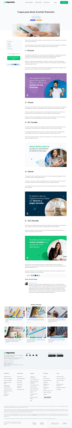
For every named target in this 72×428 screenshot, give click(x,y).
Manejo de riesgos (20, 389)
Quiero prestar (46, 2)
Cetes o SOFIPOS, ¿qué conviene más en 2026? (13, 320)
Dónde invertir (19, 384)
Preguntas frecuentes (47, 380)
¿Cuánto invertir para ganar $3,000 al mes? (35, 319)
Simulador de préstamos (6, 395)
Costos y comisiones (60, 380)
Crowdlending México (21, 378)
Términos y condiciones (61, 378)
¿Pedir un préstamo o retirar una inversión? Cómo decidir (56, 340)
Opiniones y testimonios (47, 390)
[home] (9, 2)
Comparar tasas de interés (33, 395)
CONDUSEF (59, 389)
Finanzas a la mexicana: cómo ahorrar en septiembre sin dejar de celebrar (13, 340)
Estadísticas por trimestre (46, 385)
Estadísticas (45, 382)
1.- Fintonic (8, 43)
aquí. (58, 424)
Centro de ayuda (46, 378)
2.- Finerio (8, 44)
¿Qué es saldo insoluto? (34, 379)
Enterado (65, 423)
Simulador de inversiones (19, 387)
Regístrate (64, 2)
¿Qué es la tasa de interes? (33, 391)
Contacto (45, 394)
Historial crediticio (33, 386)
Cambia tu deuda (38, 2)
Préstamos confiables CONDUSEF (34, 382)
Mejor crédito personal (34, 388)
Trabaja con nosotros (47, 392)
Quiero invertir (19, 376)
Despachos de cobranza (61, 387)
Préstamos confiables (8, 380)
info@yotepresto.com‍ (11, 362)
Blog (31, 400)
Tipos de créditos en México (34, 398)
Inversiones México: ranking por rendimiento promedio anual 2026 (57, 320)
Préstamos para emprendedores (7, 386)
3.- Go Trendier (9, 46)
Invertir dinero (19, 380)
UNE (57, 382)
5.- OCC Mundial (9, 48)
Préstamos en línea (7, 376)
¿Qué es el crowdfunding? (33, 377)
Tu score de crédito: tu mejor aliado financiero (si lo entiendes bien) (36, 340)
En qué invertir (19, 382)
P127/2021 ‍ (26, 407)
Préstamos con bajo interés (7, 383)
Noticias (44, 376)
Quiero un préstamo (29, 2)
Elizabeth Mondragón (36, 16)
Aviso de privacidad (60, 376)
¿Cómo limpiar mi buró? (34, 385)
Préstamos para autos (8, 388)
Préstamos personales (8, 378)
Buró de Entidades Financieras (60, 385)
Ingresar (55, 2)
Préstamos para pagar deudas (13, 58)
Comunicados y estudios (46, 388)
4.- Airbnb (8, 47)
